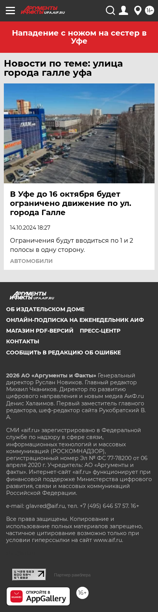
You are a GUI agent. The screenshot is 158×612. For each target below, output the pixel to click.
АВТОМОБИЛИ (31, 261)
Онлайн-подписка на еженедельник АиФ (75, 320)
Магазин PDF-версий (40, 330)
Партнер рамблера (72, 575)
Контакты (22, 341)
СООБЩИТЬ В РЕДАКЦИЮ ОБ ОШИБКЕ (63, 352)
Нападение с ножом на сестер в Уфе (79, 37)
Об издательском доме (45, 309)
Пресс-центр (100, 330)
